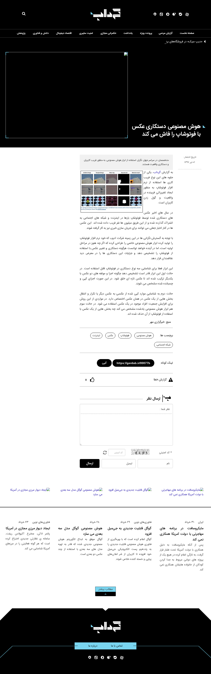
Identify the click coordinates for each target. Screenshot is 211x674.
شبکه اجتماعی (163, 345)
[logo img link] (105, 14)
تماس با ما (117, 646)
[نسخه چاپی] (180, 171)
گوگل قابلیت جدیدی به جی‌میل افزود (129, 531)
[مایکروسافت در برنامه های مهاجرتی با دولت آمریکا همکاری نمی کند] (182, 502)
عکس (110, 335)
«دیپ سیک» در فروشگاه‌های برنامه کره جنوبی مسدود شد (169, 41)
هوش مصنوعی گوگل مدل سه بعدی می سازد (80, 531)
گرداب (157, 172)
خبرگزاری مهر (157, 322)
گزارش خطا (160, 379)
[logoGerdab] (106, 627)
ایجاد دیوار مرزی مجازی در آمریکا (28, 528)
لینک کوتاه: (166, 363)
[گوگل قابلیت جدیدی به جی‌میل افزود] (129, 502)
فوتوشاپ (125, 335)
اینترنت (96, 335)
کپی (104, 362)
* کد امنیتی (165, 452)
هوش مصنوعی (144, 335)
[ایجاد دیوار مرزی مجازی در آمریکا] (28, 502)
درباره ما (92, 646)
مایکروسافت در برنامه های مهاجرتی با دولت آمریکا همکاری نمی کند (182, 534)
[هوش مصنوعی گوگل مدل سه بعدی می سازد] (80, 502)
